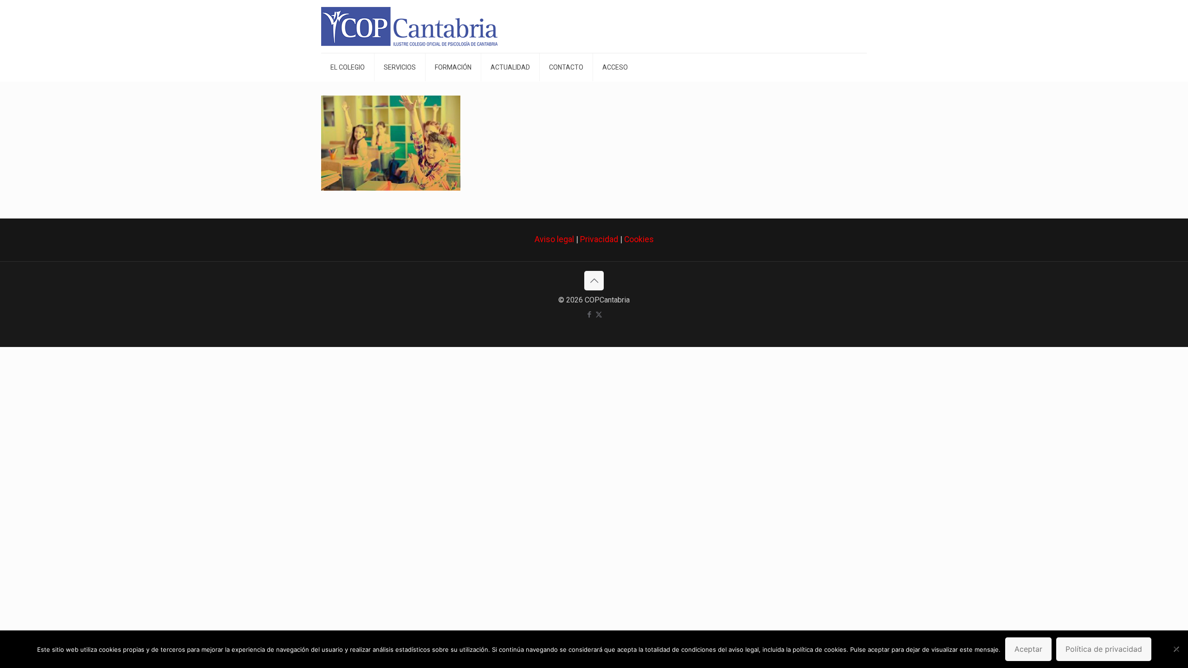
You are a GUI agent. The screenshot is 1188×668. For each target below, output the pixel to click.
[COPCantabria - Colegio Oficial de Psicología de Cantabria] (409, 26)
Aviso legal (554, 239)
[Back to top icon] (594, 280)
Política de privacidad (1103, 649)
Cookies (639, 239)
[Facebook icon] (589, 314)
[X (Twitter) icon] (598, 314)
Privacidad (599, 239)
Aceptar (1028, 649)
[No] (1176, 649)
